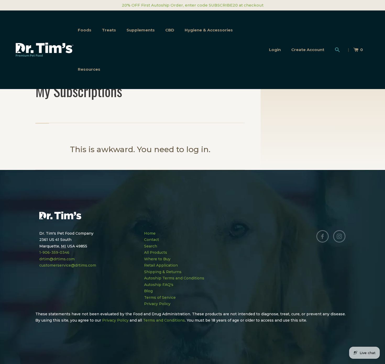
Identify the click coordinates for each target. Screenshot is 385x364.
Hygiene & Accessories (209, 29)
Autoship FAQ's (158, 284)
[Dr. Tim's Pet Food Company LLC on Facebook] (322, 236)
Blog (148, 291)
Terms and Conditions (164, 320)
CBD (169, 29)
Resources (89, 69)
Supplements (140, 29)
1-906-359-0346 (54, 252)
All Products (155, 252)
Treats (109, 29)
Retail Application (161, 265)
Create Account (307, 49)
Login (275, 49)
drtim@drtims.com (57, 259)
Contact (151, 239)
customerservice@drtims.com (67, 265)
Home (150, 233)
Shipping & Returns (163, 271)
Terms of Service (160, 297)
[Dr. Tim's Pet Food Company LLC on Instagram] (339, 236)
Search (150, 246)
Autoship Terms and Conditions (174, 278)
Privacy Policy (157, 303)
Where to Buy (157, 259)
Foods (84, 29)
